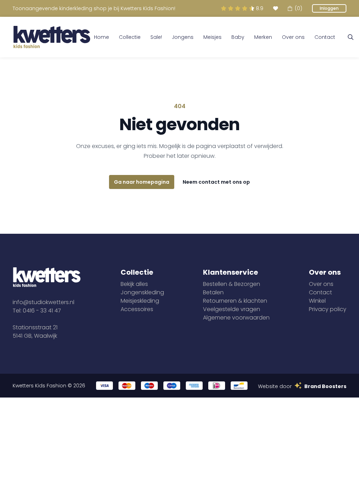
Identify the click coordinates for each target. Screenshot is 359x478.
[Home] (52, 37)
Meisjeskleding (140, 301)
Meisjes (212, 37)
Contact (324, 37)
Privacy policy (327, 309)
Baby (237, 37)
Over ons (293, 37)
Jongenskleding (142, 292)
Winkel (317, 301)
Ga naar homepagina (141, 181)
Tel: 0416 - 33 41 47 (37, 311)
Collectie (130, 37)
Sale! (156, 37)
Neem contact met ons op (216, 181)
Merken (263, 37)
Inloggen (329, 8)
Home (101, 37)
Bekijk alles (134, 284)
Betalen (213, 292)
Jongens (183, 37)
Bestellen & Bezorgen (231, 284)
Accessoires (137, 309)
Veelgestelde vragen (231, 309)
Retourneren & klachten (235, 301)
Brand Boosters (325, 386)
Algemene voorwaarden (236, 318)
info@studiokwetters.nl (43, 302)
